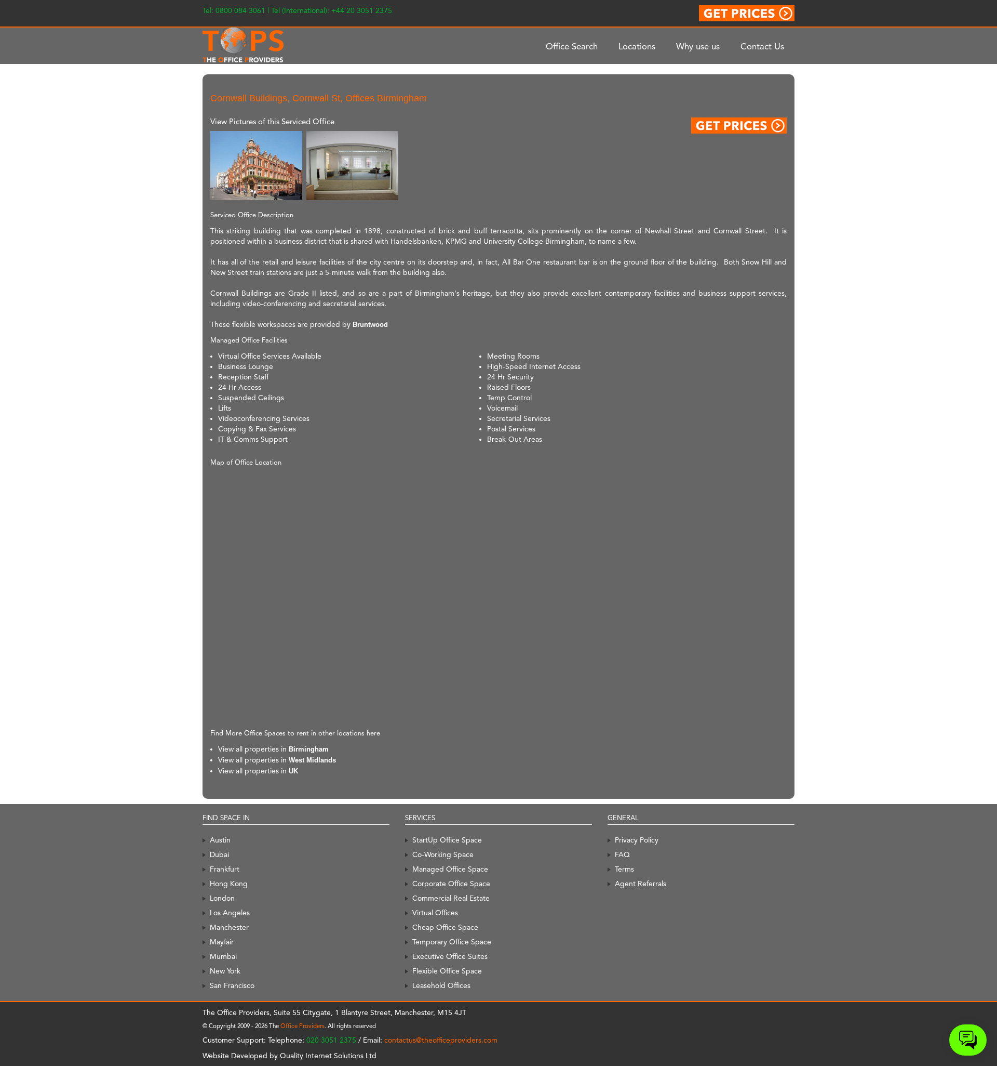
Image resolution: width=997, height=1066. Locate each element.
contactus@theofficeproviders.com (440, 1040)
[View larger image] (256, 165)
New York (225, 971)
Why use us (698, 46)
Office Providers (302, 1026)
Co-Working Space (443, 854)
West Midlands (312, 760)
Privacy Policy (636, 840)
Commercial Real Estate (451, 898)
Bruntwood (370, 324)
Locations (636, 46)
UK (293, 771)
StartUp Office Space (447, 840)
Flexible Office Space (447, 971)
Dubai (219, 854)
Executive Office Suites (450, 956)
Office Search (572, 46)
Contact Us (762, 46)
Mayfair (222, 942)
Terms (624, 869)
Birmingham (309, 749)
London (222, 898)
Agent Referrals (640, 883)
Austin (220, 840)
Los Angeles (230, 913)
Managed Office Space (450, 869)
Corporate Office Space (451, 883)
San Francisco (232, 985)
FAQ (622, 854)
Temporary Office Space (451, 942)
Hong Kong (229, 883)
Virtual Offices (435, 913)
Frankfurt (224, 869)
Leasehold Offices (441, 985)
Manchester (229, 927)
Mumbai (223, 956)
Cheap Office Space (445, 927)
